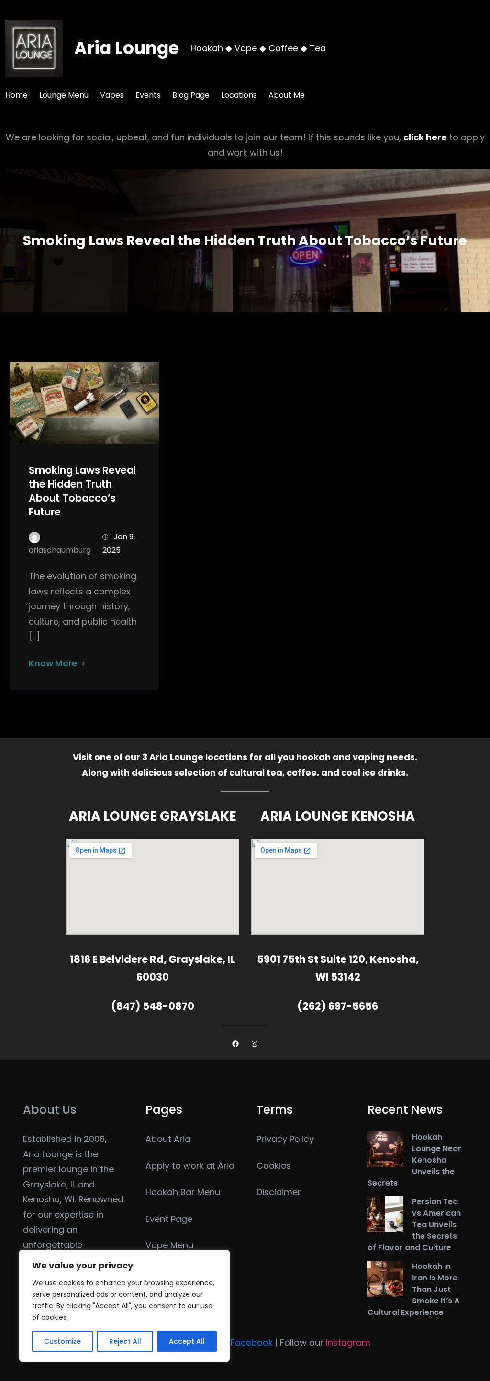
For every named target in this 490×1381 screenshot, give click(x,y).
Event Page (168, 1219)
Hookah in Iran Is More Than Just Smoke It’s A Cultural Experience (413, 1289)
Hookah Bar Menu (182, 1192)
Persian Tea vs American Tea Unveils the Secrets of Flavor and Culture (414, 1224)
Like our (235, 1342)
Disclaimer (278, 1192)
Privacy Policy (285, 1139)
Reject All (125, 1341)
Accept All (187, 1341)
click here (425, 137)
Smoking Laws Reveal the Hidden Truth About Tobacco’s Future (82, 491)
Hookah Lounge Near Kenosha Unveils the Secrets (414, 1159)
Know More (53, 663)
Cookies (273, 1166)
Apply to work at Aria (189, 1166)
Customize (62, 1341)
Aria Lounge (126, 48)
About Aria (167, 1139)
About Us (50, 1110)
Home (16, 95)
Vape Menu (169, 1245)
